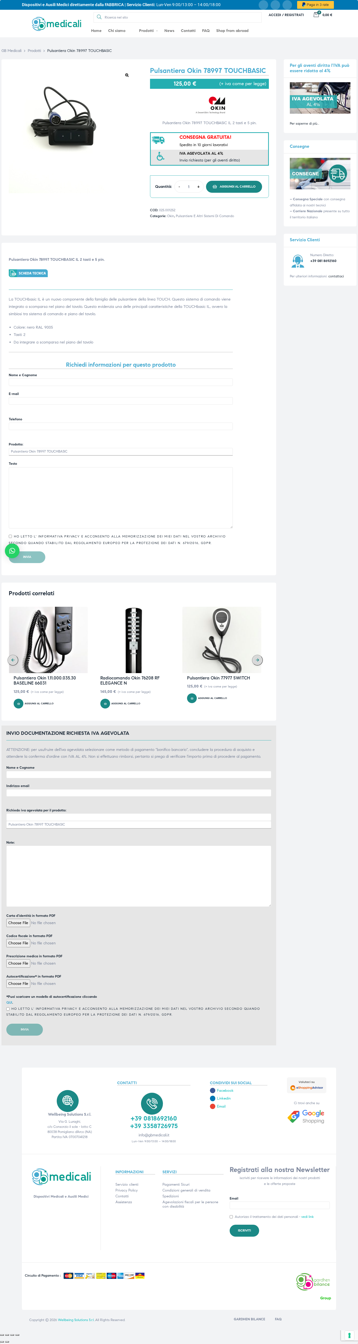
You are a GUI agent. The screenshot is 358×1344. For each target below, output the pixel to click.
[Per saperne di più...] (320, 113)
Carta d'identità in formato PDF (30, 916)
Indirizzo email (17, 786)
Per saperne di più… (304, 123)
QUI (9, 1002)
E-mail (14, 394)
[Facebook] (263, 5)
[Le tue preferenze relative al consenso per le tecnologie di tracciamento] (349, 1335)
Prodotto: (16, 444)
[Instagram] (275, 5)
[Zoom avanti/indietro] (2, 1335)
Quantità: (163, 186)
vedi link (307, 1217)
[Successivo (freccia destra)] (7, 1342)
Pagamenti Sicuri (175, 1184)
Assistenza (123, 1202)
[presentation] (13, 660)
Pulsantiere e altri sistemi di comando (205, 216)
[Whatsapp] (287, 5)
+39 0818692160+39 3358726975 (154, 1122)
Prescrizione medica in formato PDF (34, 956)
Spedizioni (170, 1196)
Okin (170, 216)
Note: (10, 842)
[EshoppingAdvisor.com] (306, 1092)
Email (234, 1198)
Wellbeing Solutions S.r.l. (76, 1320)
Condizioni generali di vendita (186, 1190)
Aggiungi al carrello (237, 187)
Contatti (122, 1196)
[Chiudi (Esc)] (17, 1335)
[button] (126, 74)
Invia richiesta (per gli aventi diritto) (209, 160)
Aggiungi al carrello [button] (39, 703)
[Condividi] (12, 1335)
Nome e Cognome (23, 375)
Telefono (15, 419)
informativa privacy (58, 536)
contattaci (336, 276)
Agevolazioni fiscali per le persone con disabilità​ (190, 1204)
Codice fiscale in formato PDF (29, 936)
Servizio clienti (126, 1184)
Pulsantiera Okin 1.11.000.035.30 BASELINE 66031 (45, 680)
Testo (13, 464)
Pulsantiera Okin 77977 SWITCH (218, 678)
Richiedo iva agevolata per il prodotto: (36, 810)
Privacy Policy (126, 1190)
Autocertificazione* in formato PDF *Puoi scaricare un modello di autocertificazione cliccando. (133, 995)
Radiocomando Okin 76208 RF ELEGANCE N (130, 680)
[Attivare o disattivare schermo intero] (7, 1335)
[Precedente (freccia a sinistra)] (2, 1342)
